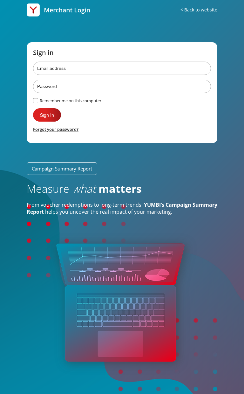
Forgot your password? (55, 129)
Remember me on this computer (70, 101)
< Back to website (198, 10)
